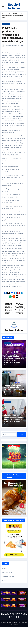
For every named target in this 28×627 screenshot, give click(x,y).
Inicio (3, 13)
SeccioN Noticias (14, 6)
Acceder (4, 568)
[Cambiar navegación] (3, 6)
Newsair (22, 622)
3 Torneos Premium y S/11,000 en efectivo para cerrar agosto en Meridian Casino (14, 359)
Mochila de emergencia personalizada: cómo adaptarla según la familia (14, 388)
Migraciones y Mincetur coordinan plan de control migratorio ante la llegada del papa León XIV (14, 418)
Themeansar (13, 625)
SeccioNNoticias (12, 45)
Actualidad (8, 13)
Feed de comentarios (8, 576)
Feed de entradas (7, 572)
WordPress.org (6, 581)
